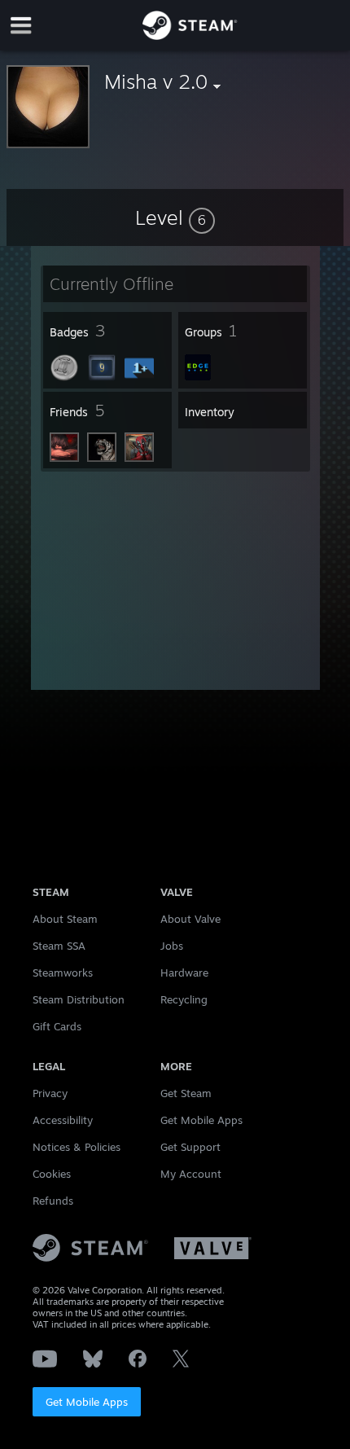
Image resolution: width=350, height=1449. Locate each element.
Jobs (171, 945)
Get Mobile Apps (87, 1401)
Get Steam (186, 1093)
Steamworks (63, 972)
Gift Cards (57, 1026)
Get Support (190, 1146)
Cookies (52, 1173)
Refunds (53, 1200)
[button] (175, 217)
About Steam (65, 918)
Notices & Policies (76, 1146)
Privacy (50, 1093)
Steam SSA (59, 945)
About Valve (190, 918)
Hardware (184, 972)
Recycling (184, 999)
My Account (190, 1173)
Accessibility (63, 1119)
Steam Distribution (79, 999)
